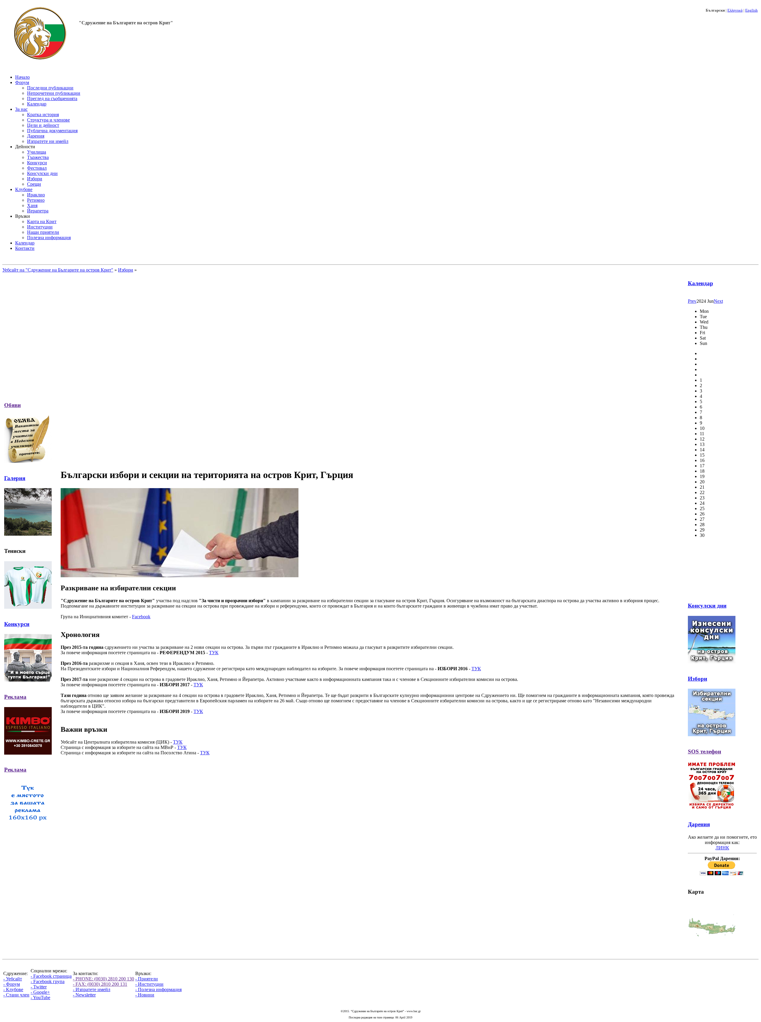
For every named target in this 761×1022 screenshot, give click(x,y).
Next (718, 301)
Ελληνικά (735, 10)
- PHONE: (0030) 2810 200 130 (103, 978)
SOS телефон (704, 751)
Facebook (141, 616)
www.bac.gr (414, 1011)
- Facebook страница (51, 976)
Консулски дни (707, 606)
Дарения (699, 824)
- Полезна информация (158, 989)
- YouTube (40, 997)
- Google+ (40, 992)
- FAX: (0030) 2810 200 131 (100, 984)
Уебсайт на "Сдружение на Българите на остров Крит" (57, 269)
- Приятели (146, 978)
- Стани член (16, 994)
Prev (692, 301)
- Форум (11, 984)
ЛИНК (722, 847)
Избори (125, 269)
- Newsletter (84, 994)
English (751, 10)
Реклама (15, 697)
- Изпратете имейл (91, 989)
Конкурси (16, 624)
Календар (700, 283)
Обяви (12, 405)
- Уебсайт (12, 978)
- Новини (144, 994)
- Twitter (39, 986)
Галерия (14, 478)
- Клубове (13, 989)
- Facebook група (48, 981)
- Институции (149, 984)
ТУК (213, 652)
